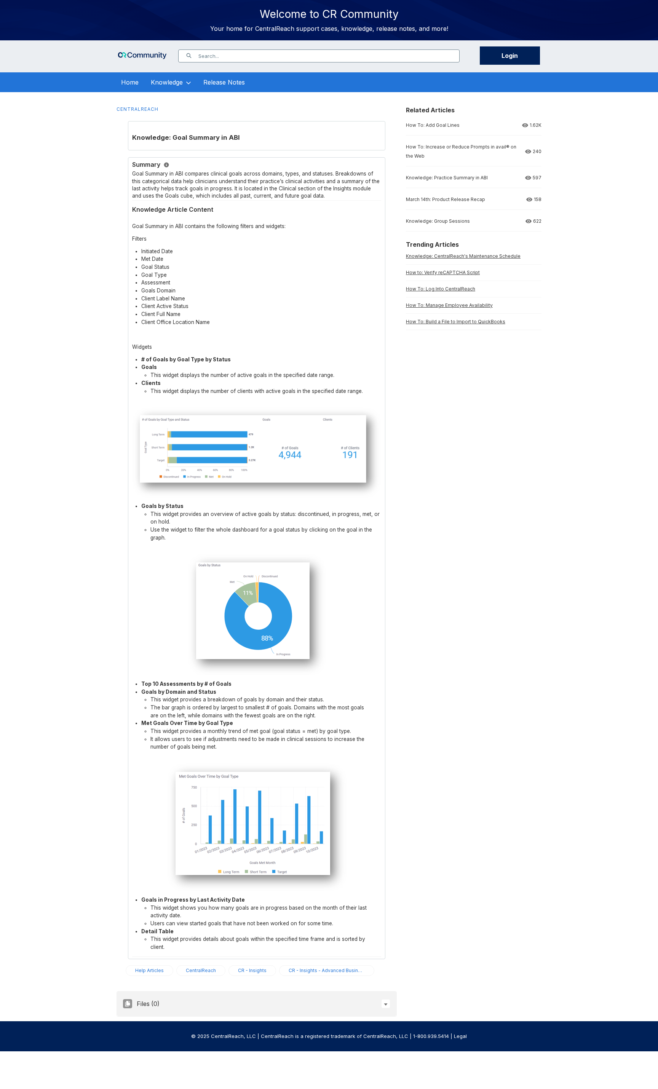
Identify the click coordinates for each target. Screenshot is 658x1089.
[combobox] (328, 56)
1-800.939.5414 (431, 1036)
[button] (385, 1003)
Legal (460, 1036)
